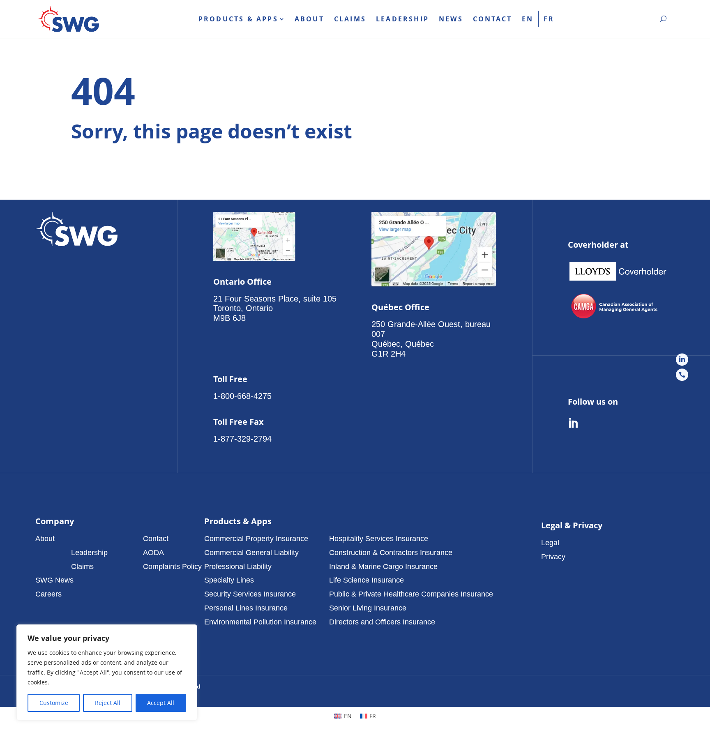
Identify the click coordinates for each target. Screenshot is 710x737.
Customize (53, 703)
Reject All (107, 703)
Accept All (160, 703)
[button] (89, 539)
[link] (68, 19)
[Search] (663, 18)
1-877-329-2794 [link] (242, 438)
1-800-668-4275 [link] (242, 396)
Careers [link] (48, 594)
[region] (106, 672)
